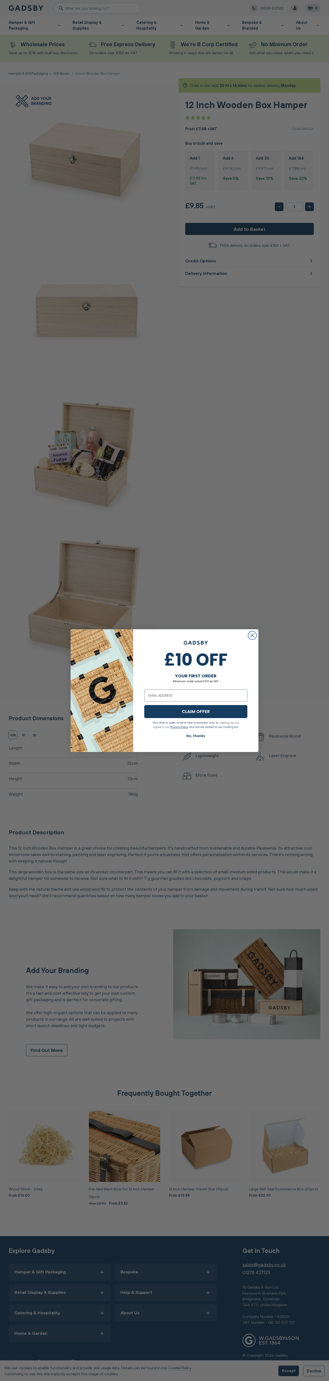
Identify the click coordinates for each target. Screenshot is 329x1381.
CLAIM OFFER (196, 711)
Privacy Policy (179, 727)
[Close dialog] (252, 635)
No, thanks (195, 735)
